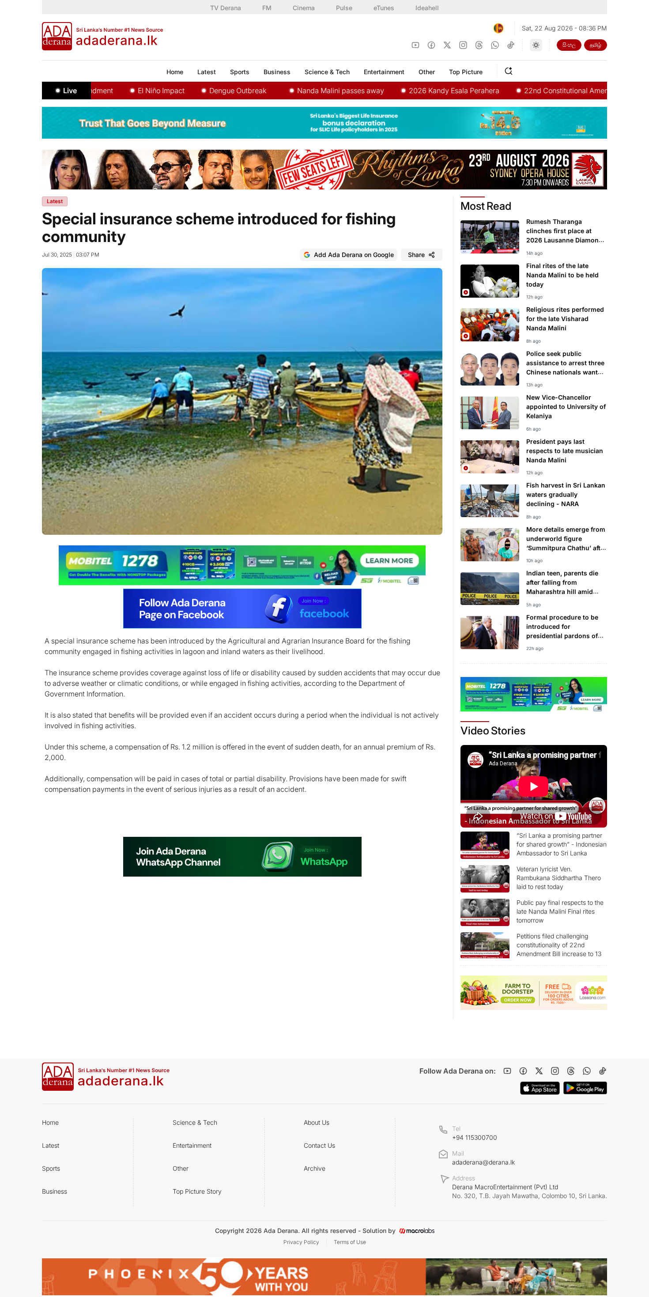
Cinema (304, 7)
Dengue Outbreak (202, 90)
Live (70, 90)
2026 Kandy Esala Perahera (419, 90)
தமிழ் (595, 45)
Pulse (344, 7)
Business (54, 1191)
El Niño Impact (125, 90)
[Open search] (510, 70)
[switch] (536, 45)
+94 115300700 (474, 1137)
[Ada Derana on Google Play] (585, 1087)
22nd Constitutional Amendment (541, 90)
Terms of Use (350, 1242)
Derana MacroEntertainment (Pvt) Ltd (529, 1191)
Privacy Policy (301, 1242)
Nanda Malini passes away (305, 90)
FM (267, 7)
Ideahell (427, 7)
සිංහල (569, 45)
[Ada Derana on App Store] (540, 1088)
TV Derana (225, 7)
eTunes (384, 7)
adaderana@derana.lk (483, 1162)
